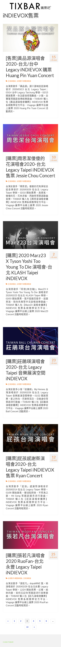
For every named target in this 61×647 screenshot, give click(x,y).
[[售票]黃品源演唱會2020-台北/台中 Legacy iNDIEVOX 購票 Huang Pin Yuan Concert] (30, 38)
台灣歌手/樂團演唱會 (24, 81)
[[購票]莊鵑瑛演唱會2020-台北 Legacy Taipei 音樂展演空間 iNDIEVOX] (30, 341)
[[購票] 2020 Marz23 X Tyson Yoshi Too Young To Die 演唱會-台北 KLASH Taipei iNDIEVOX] (30, 235)
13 (27, 627)
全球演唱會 (12, 81)
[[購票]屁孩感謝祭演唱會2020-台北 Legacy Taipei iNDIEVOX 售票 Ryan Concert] (30, 438)
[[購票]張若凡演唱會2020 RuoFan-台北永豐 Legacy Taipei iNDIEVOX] (30, 535)
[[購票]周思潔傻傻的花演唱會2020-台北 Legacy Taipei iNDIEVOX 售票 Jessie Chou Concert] (30, 138)
